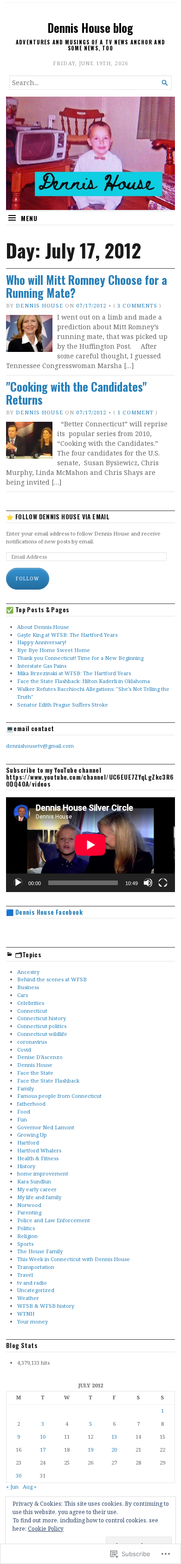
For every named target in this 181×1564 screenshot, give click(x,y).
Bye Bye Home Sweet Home (53, 650)
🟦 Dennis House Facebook (44, 912)
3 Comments (137, 305)
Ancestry (28, 971)
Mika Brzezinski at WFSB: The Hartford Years (74, 673)
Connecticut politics (41, 1025)
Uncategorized (35, 1290)
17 (42, 1449)
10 (42, 1436)
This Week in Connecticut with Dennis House (73, 1259)
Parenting (29, 1212)
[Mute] (148, 882)
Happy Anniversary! (41, 642)
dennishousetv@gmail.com (40, 745)
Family (25, 1088)
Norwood (29, 1204)
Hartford (28, 1142)
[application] (90, 844)
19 (90, 1449)
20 (114, 1449)
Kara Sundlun (34, 1181)
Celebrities (30, 1002)
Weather (28, 1297)
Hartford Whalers (39, 1150)
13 (114, 1436)
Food (23, 1111)
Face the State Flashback (48, 1080)
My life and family (39, 1197)
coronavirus (32, 1041)
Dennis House (39, 305)
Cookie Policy (46, 1529)
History (26, 1166)
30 (18, 1475)
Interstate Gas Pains (41, 665)
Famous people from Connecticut (59, 1095)
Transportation (35, 1266)
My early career (37, 1189)
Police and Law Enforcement (53, 1220)
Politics (26, 1228)
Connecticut (32, 1010)
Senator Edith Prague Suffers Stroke (62, 704)
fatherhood (31, 1103)
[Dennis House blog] (90, 153)
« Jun (12, 1486)
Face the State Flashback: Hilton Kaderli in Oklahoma (83, 680)
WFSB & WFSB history (45, 1305)
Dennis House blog (90, 27)
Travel (25, 1274)
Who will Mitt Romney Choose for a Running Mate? (86, 286)
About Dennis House (43, 626)
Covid (24, 1049)
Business (28, 987)
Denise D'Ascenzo (40, 1056)
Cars (22, 994)
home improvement (42, 1173)
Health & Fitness (37, 1158)
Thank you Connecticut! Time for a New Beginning (80, 657)
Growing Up (32, 1134)
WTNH (25, 1313)
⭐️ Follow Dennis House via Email (58, 516)
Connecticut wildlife (42, 1033)
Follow (27, 578)
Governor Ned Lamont (45, 1127)
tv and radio (32, 1282)
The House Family (40, 1251)
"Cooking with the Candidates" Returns (76, 393)
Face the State (35, 1072)
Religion (27, 1235)
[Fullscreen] (163, 882)
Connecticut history (41, 1018)
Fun (22, 1119)
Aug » (30, 1486)
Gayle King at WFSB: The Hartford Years (67, 634)
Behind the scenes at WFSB (52, 979)
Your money (32, 1321)
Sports (25, 1243)
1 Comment (135, 412)
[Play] (18, 882)
